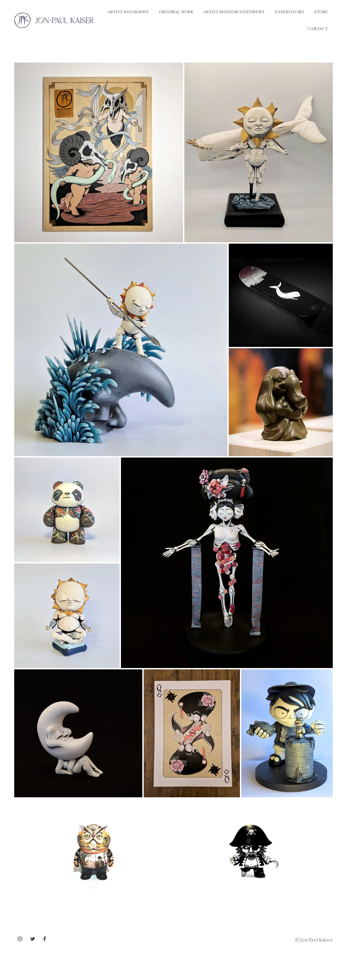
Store (321, 12)
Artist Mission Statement (234, 12)
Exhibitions (289, 12)
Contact (317, 28)
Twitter (33, 939)
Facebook (44, 939)
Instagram (20, 939)
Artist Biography (128, 12)
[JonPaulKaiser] (54, 20)
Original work (176, 12)
